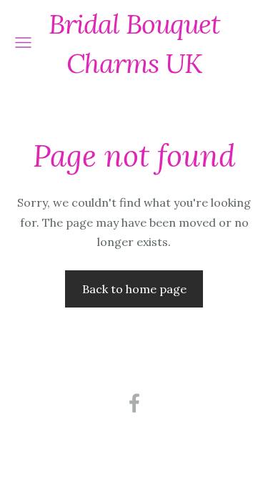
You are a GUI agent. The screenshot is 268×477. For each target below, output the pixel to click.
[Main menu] (23, 42)
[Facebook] (134, 402)
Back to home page (134, 289)
